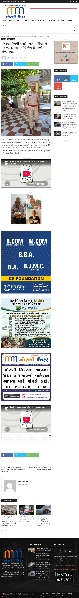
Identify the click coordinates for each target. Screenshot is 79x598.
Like (58, 75)
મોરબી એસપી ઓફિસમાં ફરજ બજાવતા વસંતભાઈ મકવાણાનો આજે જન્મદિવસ (13, 469)
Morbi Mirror (12, 58)
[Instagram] (71, 1)
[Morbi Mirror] (4, 58)
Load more (65, 141)
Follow (65, 75)
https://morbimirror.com (24, 484)
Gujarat (8, 36)
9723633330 (64, 569)
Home (3, 36)
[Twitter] (73, 1)
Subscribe (58, 83)
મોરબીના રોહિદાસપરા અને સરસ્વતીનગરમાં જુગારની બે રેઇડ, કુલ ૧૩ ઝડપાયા (26, 519)
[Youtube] (76, 1)
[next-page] (6, 531)
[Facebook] (68, 1)
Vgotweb (4, 596)
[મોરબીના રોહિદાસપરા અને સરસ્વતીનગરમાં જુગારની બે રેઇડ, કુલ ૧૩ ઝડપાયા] (26, 510)
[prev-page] (2, 531)
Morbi (9, 39)
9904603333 (72, 569)
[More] (42, 64)
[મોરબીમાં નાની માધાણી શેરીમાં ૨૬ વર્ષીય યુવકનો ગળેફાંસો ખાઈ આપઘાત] (57, 133)
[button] (75, 30)
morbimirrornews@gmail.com (67, 565)
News (13, 39)
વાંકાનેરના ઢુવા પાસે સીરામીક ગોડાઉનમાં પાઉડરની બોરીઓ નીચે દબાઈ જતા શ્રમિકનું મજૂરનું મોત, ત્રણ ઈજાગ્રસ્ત (43, 521)
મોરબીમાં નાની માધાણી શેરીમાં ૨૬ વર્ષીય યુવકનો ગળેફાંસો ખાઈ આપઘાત (69, 133)
